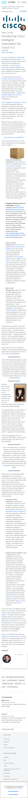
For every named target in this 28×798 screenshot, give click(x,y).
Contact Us (6, 741)
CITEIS (11, 595)
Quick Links (7, 735)
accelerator (13, 310)
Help (5, 760)
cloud (3, 680)
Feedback (6, 757)
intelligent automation (7, 683)
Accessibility (7, 773)
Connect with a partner (9, 747)
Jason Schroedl (7, 52)
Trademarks (7, 776)
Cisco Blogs (11, 2)
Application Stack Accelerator (15, 511)
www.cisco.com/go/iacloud (10, 636)
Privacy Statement (13, 791)
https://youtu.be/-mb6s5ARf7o (14, 137)
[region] (14, 790)
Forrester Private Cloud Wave (11, 79)
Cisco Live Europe (18, 57)
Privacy (5, 766)
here (17, 378)
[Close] (25, 784)
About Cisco (7, 739)
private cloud (18, 683)
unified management (12, 686)
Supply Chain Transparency (10, 779)
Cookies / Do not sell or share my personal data (12, 769)
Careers (6, 744)
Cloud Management (12, 680)
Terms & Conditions (8, 763)
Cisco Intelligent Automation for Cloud (14, 102)
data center (21, 680)
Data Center (11, 6)
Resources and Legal (10, 753)
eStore (18, 601)
